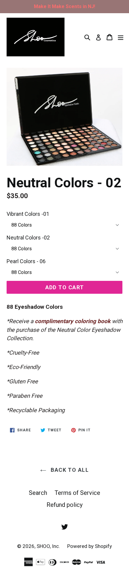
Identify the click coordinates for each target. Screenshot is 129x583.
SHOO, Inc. (49, 546)
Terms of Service (77, 492)
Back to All (69, 470)
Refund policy (64, 504)
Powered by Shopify (89, 546)
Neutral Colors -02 (28, 237)
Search (38, 492)
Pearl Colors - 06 (26, 261)
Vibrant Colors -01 (28, 214)
